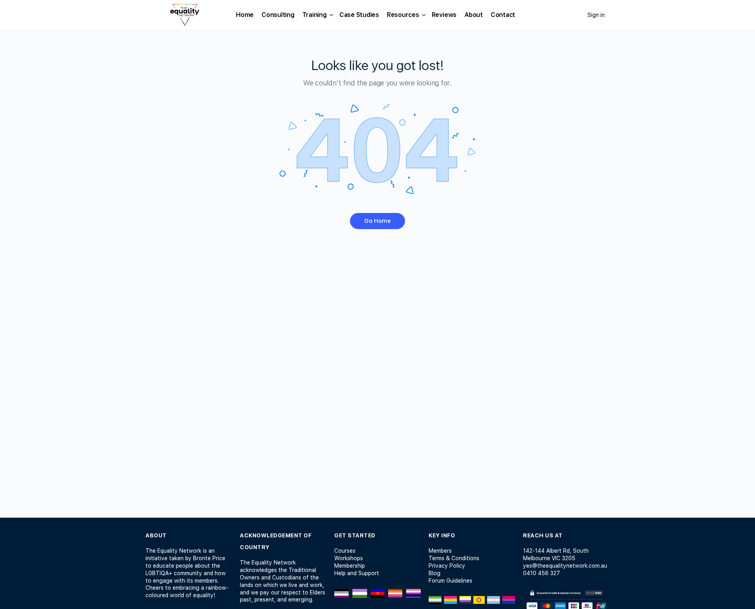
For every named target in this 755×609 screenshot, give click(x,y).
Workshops (348, 558)
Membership (349, 566)
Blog (434, 573)
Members (440, 551)
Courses (344, 551)
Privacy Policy (447, 566)
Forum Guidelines (450, 581)
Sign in (596, 15)
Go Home (377, 220)
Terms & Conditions (454, 558)
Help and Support (356, 573)
